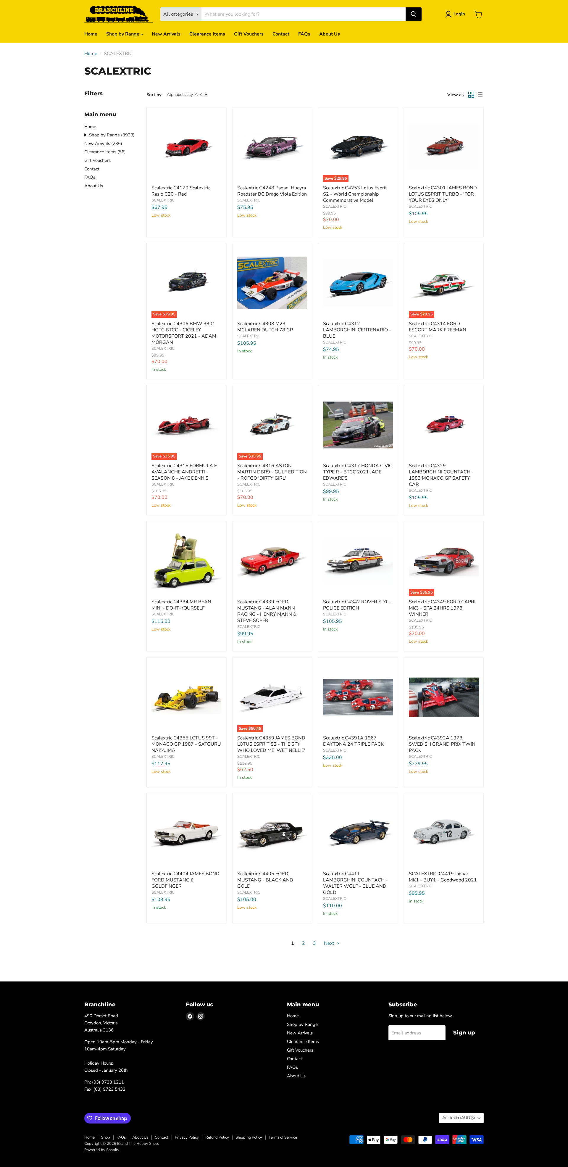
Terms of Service (283, 1137)
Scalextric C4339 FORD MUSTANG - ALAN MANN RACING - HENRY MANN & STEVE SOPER (266, 611)
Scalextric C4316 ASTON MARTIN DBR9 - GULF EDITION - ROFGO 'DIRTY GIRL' (272, 471)
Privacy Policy (187, 1137)
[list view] (479, 95)
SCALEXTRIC (163, 200)
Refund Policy (217, 1137)
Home (90, 34)
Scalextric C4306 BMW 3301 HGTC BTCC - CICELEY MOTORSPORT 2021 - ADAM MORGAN (183, 333)
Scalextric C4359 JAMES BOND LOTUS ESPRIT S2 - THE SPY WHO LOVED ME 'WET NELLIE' (271, 744)
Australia (458, 1118)
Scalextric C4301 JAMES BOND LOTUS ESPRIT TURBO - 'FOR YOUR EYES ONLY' (443, 194)
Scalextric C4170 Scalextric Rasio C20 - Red (180, 191)
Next (329, 943)
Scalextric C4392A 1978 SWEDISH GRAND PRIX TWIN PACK (442, 744)
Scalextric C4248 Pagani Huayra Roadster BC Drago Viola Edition (272, 191)
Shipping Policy (248, 1137)
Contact (280, 34)
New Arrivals (166, 34)
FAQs (304, 34)
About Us (329, 34)
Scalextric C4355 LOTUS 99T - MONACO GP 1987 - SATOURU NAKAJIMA (186, 744)
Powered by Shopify (101, 1150)
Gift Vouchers (249, 34)
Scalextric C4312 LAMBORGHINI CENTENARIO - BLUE (357, 329)
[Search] (414, 14)
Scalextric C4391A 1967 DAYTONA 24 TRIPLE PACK (353, 741)
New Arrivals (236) (103, 143)
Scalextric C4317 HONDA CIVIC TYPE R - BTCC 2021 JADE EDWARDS (357, 471)
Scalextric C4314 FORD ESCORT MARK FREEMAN (437, 326)
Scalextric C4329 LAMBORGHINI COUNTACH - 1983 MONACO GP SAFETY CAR (441, 475)
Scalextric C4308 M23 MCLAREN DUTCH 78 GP (265, 326)
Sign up (464, 1032)
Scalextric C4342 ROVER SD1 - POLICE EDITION (357, 605)
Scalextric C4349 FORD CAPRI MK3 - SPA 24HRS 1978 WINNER (442, 608)
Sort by (154, 94)
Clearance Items (207, 34)
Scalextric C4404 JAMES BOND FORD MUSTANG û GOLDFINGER (185, 880)
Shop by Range (123, 34)
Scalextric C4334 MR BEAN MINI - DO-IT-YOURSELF (181, 605)
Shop (105, 1137)
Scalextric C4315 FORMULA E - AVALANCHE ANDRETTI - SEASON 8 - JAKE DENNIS (185, 471)
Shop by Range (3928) (112, 135)
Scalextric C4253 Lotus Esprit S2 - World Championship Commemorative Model (355, 194)
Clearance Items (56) (105, 152)
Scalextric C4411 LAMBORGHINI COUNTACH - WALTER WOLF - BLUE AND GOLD (355, 883)
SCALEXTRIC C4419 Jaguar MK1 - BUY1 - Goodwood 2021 (443, 877)
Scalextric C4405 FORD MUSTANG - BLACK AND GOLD (265, 880)
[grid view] (471, 95)
